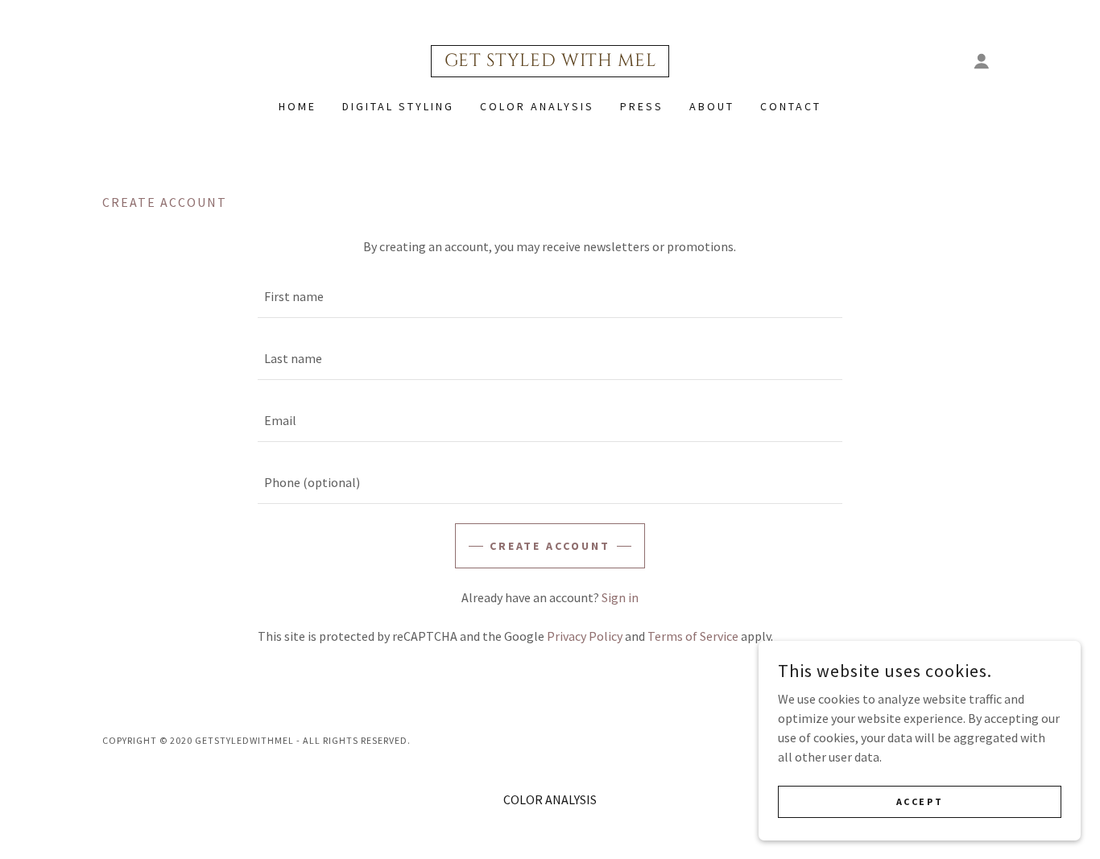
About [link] (711, 106)
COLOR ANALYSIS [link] (537, 106)
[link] (550, 61)
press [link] (642, 106)
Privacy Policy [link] (584, 636)
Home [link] (297, 106)
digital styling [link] (398, 106)
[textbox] (550, 296)
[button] (982, 61)
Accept (919, 801)
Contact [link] (790, 106)
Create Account (550, 546)
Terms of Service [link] (692, 636)
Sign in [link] (620, 597)
